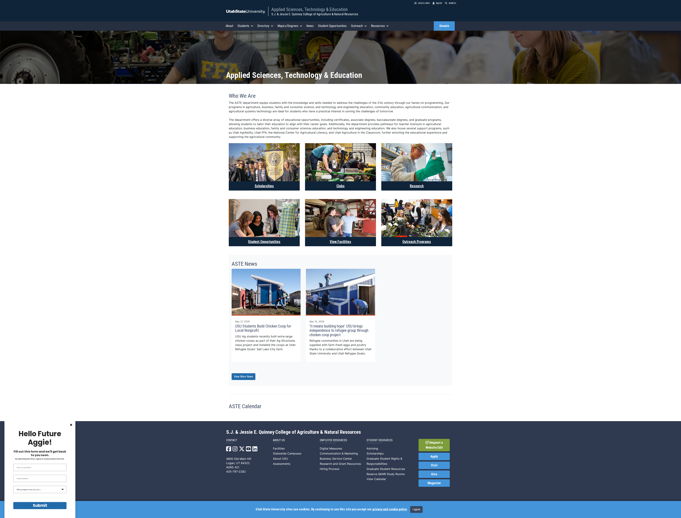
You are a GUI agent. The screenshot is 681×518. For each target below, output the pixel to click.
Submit (40, 505)
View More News (243, 376)
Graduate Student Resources (386, 469)
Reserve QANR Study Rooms (386, 474)
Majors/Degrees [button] (288, 26)
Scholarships (375, 453)
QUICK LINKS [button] (424, 3)
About (229, 26)
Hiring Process (329, 469)
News (310, 26)
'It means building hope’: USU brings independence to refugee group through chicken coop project (338, 330)
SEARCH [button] (452, 3)
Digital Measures (331, 448)
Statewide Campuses (287, 453)
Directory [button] (263, 26)
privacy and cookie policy (389, 509)
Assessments (281, 463)
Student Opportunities (332, 26)
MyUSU (439, 3)
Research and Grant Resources (340, 463)
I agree (416, 509)
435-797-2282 (236, 471)
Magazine (434, 483)
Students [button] (243, 26)
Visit (434, 465)
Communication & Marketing (339, 453)
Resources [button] (378, 26)
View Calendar (376, 479)
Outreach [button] (357, 26)
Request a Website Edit (434, 445)
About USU (280, 458)
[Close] (71, 425)
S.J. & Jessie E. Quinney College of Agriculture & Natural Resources (314, 14)
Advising (372, 448)
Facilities (279, 448)
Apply (434, 456)
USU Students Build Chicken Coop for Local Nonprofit (263, 328)
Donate (444, 26)
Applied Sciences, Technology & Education (309, 9)
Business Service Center (336, 458)
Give (434, 474)
